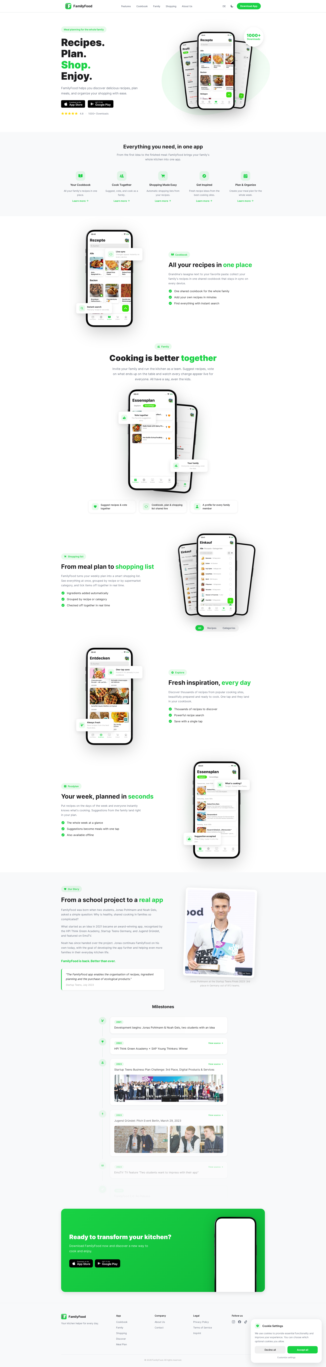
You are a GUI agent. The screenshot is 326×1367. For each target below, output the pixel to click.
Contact (159, 1327)
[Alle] (216, 575)
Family (156, 6)
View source (214, 1043)
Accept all (302, 1349)
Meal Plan (121, 1344)
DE (224, 6)
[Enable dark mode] (232, 6)
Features (126, 6)
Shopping (171, 6)
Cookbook (142, 6)
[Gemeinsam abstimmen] (152, 439)
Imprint (197, 1333)
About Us (187, 6)
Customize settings (286, 1357)
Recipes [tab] (211, 628)
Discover (121, 1338)
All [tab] (199, 628)
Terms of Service (202, 1327)
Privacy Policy (201, 1321)
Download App (248, 6)
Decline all (270, 1349)
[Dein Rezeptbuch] (216, 71)
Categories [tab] (229, 628)
